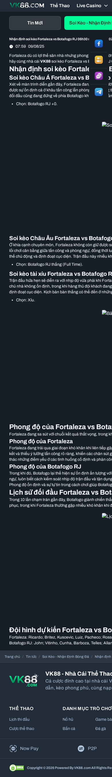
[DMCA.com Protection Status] (16, 768)
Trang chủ (12, 657)
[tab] (35, 23)
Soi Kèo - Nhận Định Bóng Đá (65, 657)
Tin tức (31, 657)
